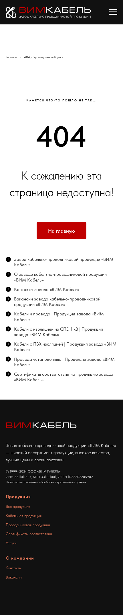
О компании (20, 558)
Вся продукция (18, 506)
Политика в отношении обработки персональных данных (46, 482)
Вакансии (14, 577)
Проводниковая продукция (28, 525)
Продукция (18, 496)
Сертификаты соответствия (29, 533)
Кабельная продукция (23, 515)
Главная (11, 57)
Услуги (11, 543)
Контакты (13, 568)
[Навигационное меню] (113, 12)
